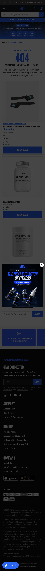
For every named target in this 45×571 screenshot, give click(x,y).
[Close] (42, 265)
